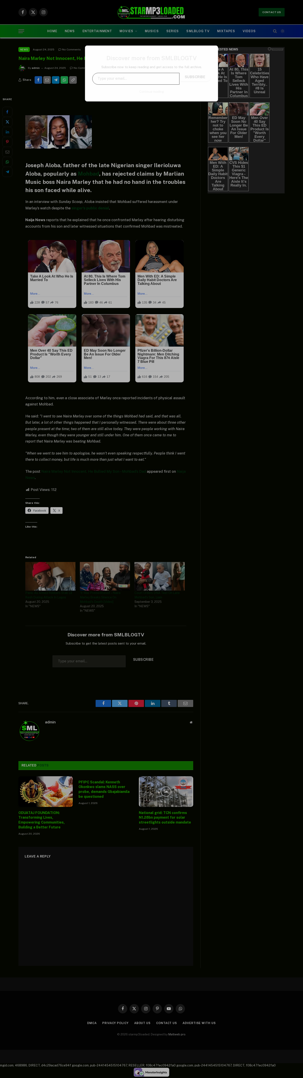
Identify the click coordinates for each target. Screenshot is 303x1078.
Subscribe (195, 77)
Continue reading (151, 91)
